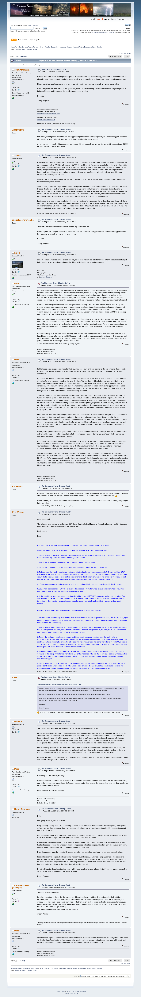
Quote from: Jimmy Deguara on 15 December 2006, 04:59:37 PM (59, 684)
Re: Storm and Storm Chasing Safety (56, 129)
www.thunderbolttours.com (46, 119)
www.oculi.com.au (46, 277)
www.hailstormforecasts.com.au (103, 32)
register (35, 25)
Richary (18, 721)
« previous (122, 53)
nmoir (17, 253)
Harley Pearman (22, 809)
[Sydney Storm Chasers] (13, 169)
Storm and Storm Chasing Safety (54, 69)
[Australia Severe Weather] (13, 98)
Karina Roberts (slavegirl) (20, 886)
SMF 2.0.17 (61, 991)
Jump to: (77, 976)
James (17, 155)
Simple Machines (80, 991)
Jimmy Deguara (21, 70)
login (29, 25)
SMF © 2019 (70, 991)
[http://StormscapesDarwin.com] (13, 307)
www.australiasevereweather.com (48, 113)
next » (129, 53)
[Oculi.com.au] (13, 278)
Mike (16, 283)
